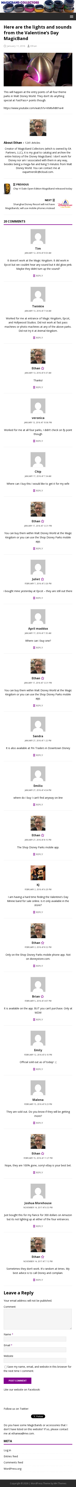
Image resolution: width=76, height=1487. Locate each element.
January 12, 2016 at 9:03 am (38, 253)
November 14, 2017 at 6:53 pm (38, 1207)
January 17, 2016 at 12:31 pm (38, 526)
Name (8, 1334)
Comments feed (13, 1462)
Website (8, 1356)
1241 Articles (32, 142)
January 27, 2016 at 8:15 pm (38, 840)
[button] (71, 16)
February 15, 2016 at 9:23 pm (38, 1104)
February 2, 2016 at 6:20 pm (38, 889)
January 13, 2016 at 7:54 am (38, 311)
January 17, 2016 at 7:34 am (38, 476)
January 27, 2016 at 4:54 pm (38, 790)
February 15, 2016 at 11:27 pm (38, 1158)
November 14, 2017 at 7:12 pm (38, 1261)
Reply (39, 275)
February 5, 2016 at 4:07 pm (38, 1001)
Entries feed (11, 1456)
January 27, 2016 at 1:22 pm (38, 740)
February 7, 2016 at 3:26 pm (38, 583)
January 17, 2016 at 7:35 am (38, 633)
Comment (10, 1306)
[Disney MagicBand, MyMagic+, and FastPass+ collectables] (38, 10)
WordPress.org (12, 1468)
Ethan (33, 46)
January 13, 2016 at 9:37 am (38, 373)
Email (7, 1345)
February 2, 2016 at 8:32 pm (38, 947)
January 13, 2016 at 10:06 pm (38, 422)
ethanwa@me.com (22, 1433)
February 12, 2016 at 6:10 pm (38, 1054)
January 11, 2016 (16, 46)
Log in (7, 1450)
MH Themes (60, 1483)
